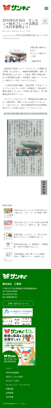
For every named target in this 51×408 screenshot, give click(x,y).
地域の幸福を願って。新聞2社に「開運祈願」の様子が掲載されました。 (31, 245)
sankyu (8, 31)
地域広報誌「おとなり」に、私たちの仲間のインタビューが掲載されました (30, 235)
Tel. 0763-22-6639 (9, 291)
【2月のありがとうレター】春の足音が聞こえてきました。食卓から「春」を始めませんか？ (26, 224)
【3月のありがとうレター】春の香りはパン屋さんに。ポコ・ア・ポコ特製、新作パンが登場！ (26, 212)
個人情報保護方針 (9, 297)
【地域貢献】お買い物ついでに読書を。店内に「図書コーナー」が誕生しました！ (25, 256)
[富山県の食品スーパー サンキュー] (18, 8)
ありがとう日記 (25, 31)
